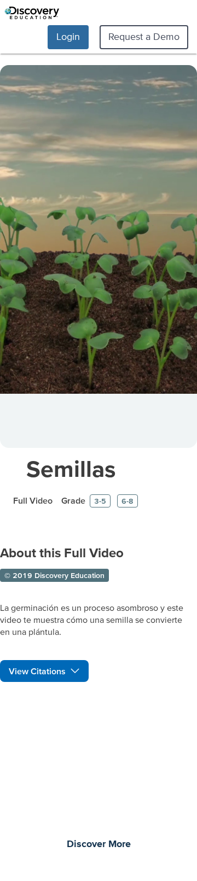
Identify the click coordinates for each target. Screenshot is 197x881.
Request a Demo (143, 36)
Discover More (99, 844)
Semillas (71, 468)
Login (68, 36)
